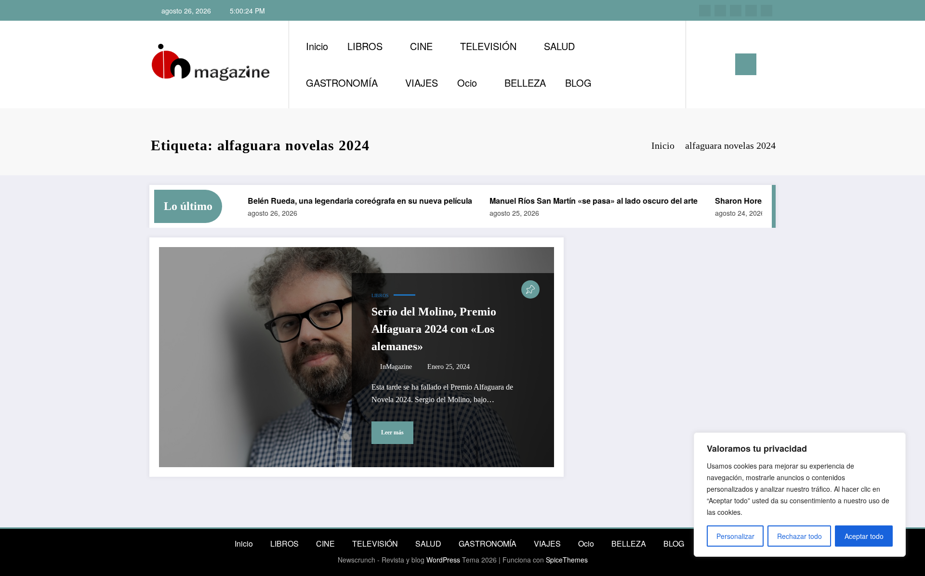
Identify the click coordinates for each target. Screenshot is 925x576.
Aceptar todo (864, 536)
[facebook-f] (751, 10)
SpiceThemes (567, 559)
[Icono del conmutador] (745, 64)
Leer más (392, 432)
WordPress (443, 559)
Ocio (467, 83)
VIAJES (421, 83)
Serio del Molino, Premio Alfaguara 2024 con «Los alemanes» (433, 329)
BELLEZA (525, 83)
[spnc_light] (720, 64)
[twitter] (735, 10)
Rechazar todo (799, 536)
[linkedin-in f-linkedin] (720, 10)
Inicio (317, 46)
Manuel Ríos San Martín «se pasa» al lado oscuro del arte (584, 200)
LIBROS (365, 46)
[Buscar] (703, 65)
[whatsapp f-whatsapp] (766, 10)
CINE (421, 46)
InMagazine (396, 366)
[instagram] (705, 10)
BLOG (578, 83)
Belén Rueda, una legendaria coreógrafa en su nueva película (350, 200)
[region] (800, 494)
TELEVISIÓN (488, 46)
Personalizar (735, 536)
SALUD (559, 46)
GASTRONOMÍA (342, 83)
